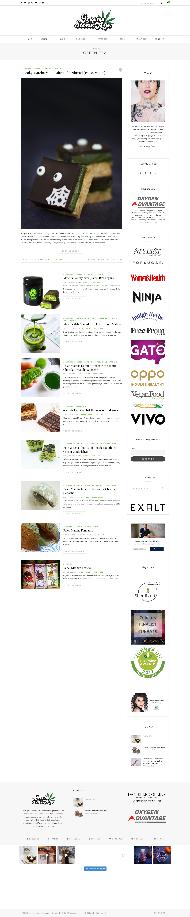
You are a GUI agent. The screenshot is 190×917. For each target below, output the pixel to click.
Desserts (38, 69)
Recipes (45, 39)
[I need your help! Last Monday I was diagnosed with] (105, 855)
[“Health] (148, 644)
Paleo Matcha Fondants (78, 530)
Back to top (160, 913)
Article (27, 69)
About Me (141, 39)
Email (133, 448)
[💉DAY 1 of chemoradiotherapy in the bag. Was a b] (85, 855)
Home (29, 39)
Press (122, 39)
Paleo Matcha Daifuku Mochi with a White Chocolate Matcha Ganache (89, 368)
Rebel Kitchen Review (77, 568)
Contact (159, 39)
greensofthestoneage (51, 259)
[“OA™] (148, 208)
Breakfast (80, 318)
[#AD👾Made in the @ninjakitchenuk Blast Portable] (143, 855)
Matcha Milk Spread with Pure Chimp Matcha (92, 324)
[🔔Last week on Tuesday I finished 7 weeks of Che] (66, 855)
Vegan (58, 69)
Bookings (81, 39)
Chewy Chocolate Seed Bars (154, 747)
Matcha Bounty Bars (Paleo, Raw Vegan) (88, 278)
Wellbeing (80, 406)
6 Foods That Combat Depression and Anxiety (92, 410)
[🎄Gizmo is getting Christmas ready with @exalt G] (47, 855)
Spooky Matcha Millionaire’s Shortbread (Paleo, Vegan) (63, 72)
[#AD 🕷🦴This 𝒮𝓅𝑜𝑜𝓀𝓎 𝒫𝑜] (162, 855)
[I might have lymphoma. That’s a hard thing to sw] (124, 855)
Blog (62, 39)
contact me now (150, 222)
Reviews (70, 564)
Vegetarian (70, 320)
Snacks (90, 444)
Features (103, 39)
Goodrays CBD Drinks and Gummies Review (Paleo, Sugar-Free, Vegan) (153, 761)
